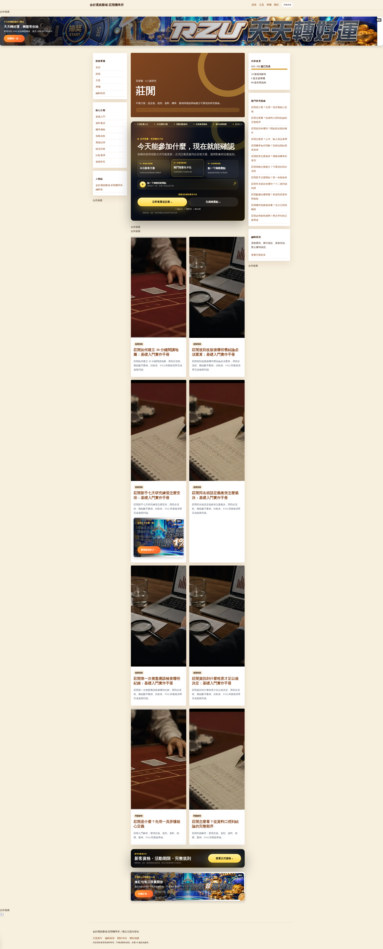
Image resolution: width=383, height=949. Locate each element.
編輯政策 (100, 93)
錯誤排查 (100, 149)
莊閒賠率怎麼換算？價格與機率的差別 (269, 158)
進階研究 (100, 161)
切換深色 (287, 5)
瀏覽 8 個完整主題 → (146, 110)
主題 (261, 4)
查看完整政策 (258, 255)
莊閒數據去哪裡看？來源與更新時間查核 (269, 196)
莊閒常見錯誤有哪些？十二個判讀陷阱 (269, 186)
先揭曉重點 (213, 201)
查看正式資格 (225, 858)
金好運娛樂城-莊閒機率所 (107, 4)
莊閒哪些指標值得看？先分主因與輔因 (269, 207)
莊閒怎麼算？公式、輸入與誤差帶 (269, 139)
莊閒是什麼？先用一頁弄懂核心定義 (269, 109)
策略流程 (100, 136)
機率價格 (100, 129)
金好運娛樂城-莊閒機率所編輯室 (109, 187)
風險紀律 (100, 142)
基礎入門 (100, 116)
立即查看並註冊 (162, 201)
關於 (276, 4)
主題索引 (97, 938)
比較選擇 (100, 155)
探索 (254, 4)
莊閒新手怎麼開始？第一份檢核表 (269, 177)
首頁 (98, 67)
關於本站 (122, 938)
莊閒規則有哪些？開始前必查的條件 (269, 130)
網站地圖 (134, 938)
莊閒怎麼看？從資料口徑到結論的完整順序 (269, 120)
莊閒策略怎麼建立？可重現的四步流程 (269, 169)
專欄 (269, 4)
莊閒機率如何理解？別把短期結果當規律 (269, 147)
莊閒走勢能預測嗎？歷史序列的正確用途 (269, 217)
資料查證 (100, 123)
